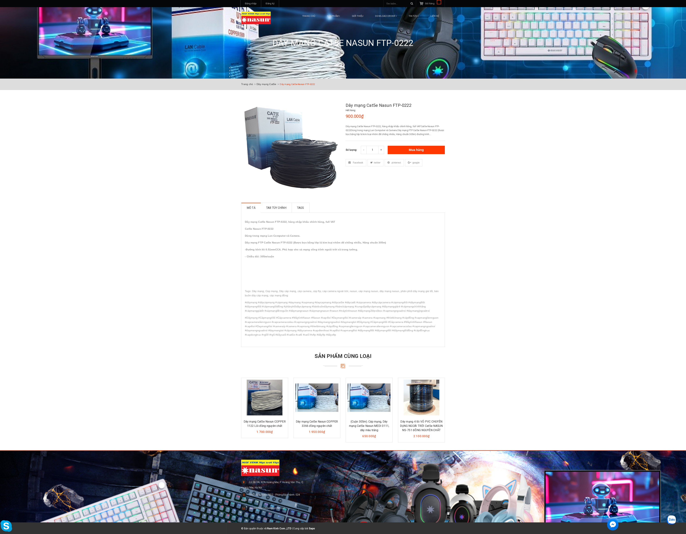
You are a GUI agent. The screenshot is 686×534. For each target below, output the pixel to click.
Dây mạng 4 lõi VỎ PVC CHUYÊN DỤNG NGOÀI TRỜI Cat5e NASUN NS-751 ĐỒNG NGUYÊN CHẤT (421, 426)
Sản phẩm (333, 16)
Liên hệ (435, 16)
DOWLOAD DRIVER (385, 16)
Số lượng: (351, 149)
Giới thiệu (358, 16)
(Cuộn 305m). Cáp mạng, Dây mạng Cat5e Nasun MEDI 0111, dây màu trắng (369, 426)
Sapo (312, 528)
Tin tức (413, 16)
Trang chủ (308, 16)
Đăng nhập (251, 3)
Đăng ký (270, 3)
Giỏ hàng (430, 3)
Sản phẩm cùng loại (343, 356)
